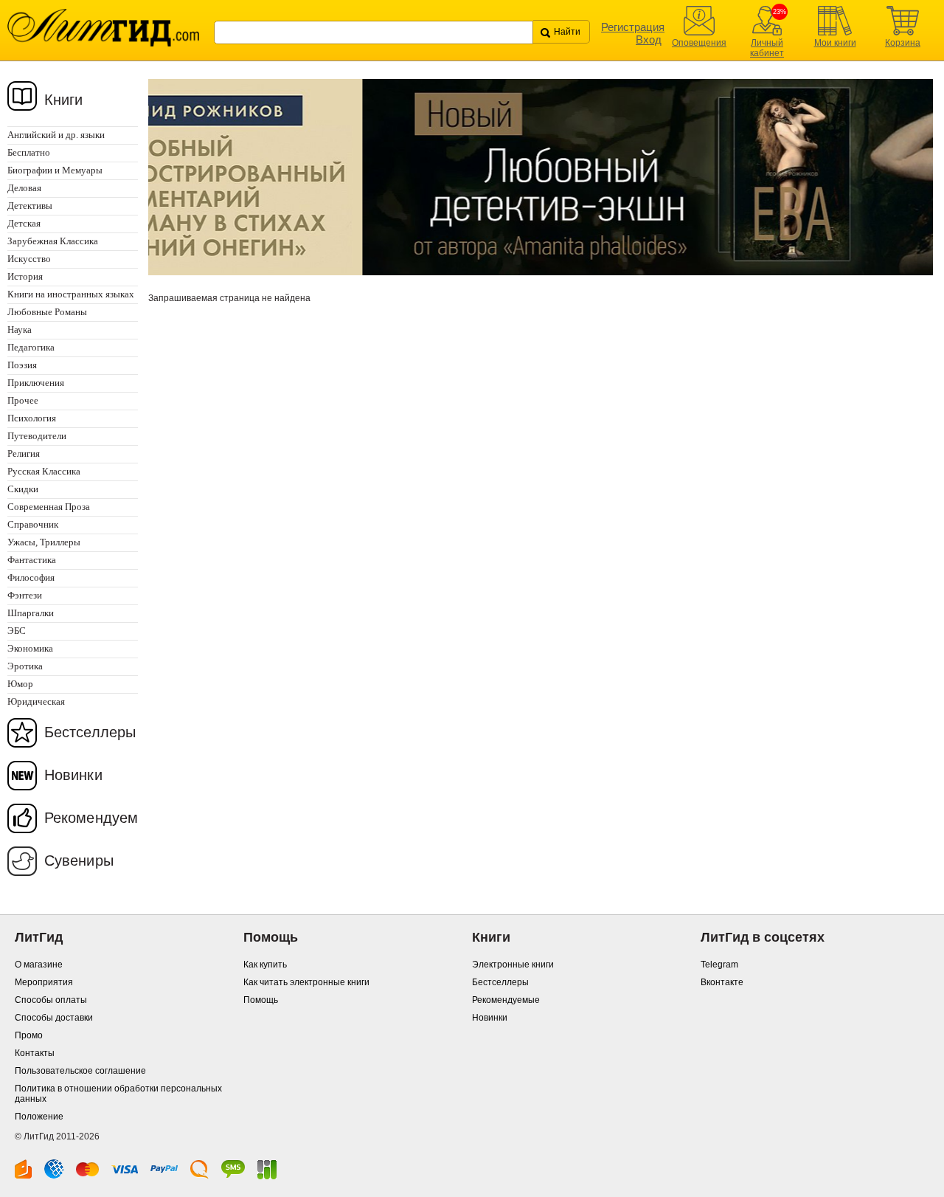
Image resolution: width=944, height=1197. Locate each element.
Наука (19, 329)
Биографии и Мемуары (55, 170)
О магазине (39, 964)
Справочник (32, 524)
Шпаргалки (30, 612)
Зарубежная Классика (52, 240)
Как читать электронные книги (306, 982)
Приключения (35, 382)
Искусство (29, 258)
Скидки (22, 488)
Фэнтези (24, 595)
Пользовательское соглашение (80, 1071)
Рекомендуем (91, 818)
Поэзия (22, 364)
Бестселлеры (90, 732)
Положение (39, 1116)
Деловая (24, 187)
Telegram (719, 964)
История (25, 276)
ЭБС (16, 630)
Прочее (22, 400)
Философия (31, 577)
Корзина (902, 43)
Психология (31, 418)
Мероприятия (44, 982)
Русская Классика (43, 471)
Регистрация (632, 27)
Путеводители (36, 435)
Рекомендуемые (506, 1000)
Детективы (29, 205)
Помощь (260, 1000)
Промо (29, 1035)
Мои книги (835, 43)
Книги (63, 100)
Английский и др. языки (56, 134)
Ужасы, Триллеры (43, 542)
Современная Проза (48, 506)
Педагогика (31, 347)
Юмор (20, 683)
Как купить (265, 964)
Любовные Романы (47, 311)
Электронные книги (513, 964)
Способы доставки (54, 1018)
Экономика (30, 648)
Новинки (73, 775)
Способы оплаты (51, 1000)
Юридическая (36, 701)
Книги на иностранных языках (70, 294)
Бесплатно (28, 152)
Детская (24, 223)
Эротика (25, 666)
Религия (23, 453)
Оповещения (699, 43)
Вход (649, 39)
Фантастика (31, 559)
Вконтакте (722, 982)
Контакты (35, 1053)
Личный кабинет (767, 48)
